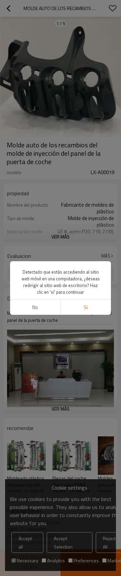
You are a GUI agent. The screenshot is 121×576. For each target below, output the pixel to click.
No (35, 307)
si (86, 307)
